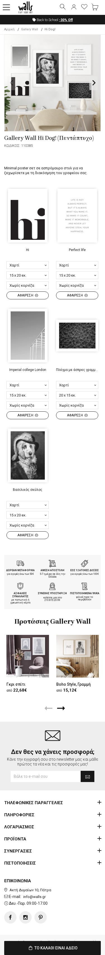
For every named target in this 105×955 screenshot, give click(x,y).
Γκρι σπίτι (15, 684)
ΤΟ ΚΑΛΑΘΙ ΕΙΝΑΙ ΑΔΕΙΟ (56, 948)
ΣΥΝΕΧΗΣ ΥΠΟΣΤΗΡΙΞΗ (52, 593)
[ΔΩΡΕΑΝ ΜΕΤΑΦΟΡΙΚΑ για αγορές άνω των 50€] (20, 564)
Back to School (54, 20)
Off (66, 20)
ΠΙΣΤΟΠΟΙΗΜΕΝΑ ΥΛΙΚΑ (84, 593)
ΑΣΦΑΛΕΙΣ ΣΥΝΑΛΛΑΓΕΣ (20, 595)
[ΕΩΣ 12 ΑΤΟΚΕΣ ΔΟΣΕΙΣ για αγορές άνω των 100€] (84, 564)
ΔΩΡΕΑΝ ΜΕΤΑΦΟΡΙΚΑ (20, 570)
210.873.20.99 (52, 600)
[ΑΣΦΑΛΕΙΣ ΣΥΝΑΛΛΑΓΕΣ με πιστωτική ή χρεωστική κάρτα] (20, 587)
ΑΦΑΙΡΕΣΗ (25, 295)
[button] (6, 7)
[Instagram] (25, 917)
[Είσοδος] (73, 7)
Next (93, 83)
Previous (11, 83)
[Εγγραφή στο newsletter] (87, 776)
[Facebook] (10, 917)
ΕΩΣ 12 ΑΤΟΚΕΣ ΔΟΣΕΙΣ (84, 570)
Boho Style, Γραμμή (73, 684)
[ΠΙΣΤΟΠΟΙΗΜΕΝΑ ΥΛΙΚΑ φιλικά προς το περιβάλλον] (84, 587)
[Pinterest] (40, 917)
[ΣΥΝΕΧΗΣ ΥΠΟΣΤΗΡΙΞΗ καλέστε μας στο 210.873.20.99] (52, 587)
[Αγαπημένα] (84, 7)
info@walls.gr (34, 897)
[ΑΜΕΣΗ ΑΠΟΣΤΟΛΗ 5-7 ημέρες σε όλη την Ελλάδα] (52, 564)
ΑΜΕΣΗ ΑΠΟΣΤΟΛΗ (52, 570)
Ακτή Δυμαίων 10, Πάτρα (30, 890)
